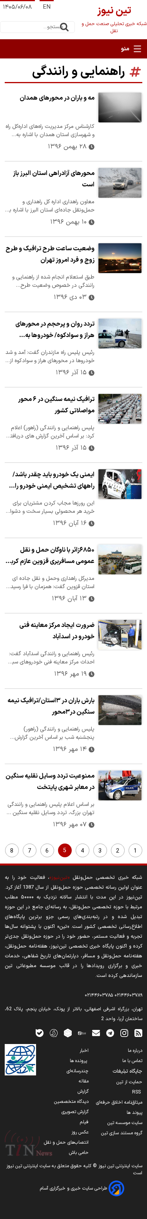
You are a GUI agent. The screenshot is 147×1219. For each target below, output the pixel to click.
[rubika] (68, 1033)
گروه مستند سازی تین (121, 1133)
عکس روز (80, 1132)
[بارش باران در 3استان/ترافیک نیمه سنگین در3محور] (120, 710)
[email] (96, 1033)
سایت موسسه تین (124, 1122)
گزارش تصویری (75, 1111)
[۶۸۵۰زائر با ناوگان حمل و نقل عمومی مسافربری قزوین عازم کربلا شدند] (120, 559)
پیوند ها (134, 1112)
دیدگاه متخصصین (71, 1101)
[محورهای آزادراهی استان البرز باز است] (120, 183)
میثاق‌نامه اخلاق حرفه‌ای (119, 1102)
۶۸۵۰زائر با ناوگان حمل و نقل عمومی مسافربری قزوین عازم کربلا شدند (50, 556)
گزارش (83, 1091)
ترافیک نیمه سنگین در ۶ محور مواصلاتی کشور (56, 405)
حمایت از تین (129, 1082)
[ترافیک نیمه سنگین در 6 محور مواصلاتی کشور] (120, 409)
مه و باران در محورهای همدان (57, 98)
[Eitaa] (82, 1033)
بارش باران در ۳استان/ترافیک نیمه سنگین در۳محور (50, 706)
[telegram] (110, 1033)
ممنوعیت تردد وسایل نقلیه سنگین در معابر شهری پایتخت (49, 781)
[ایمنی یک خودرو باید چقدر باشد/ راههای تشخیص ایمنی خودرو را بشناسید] (120, 484)
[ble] (40, 1033)
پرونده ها (79, 1060)
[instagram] (124, 1033)
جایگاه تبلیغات (127, 1071)
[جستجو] (64, 27)
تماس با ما (132, 1060)
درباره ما (135, 1050)
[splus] (54, 1033)
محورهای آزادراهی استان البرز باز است (53, 179)
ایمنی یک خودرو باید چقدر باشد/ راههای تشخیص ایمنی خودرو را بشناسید (53, 481)
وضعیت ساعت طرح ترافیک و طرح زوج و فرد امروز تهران (49, 254)
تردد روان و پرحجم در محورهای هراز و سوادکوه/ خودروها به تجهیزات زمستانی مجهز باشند (54, 330)
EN (47, 7)
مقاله (84, 1081)
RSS (137, 1092)
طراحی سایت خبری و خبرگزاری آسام (74, 1188)
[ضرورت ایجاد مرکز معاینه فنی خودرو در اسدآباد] (120, 635)
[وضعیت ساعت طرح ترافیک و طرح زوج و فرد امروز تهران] (120, 258)
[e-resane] (20, 1059)
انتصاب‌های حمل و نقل (66, 1142)
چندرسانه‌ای (78, 1071)
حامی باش (79, 1152)
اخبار (84, 1050)
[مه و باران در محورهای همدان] (120, 107)
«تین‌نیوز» (59, 877)
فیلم (84, 1122)
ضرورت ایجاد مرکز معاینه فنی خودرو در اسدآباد (56, 631)
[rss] (138, 1033)
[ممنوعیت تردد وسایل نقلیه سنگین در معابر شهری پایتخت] (120, 785)
